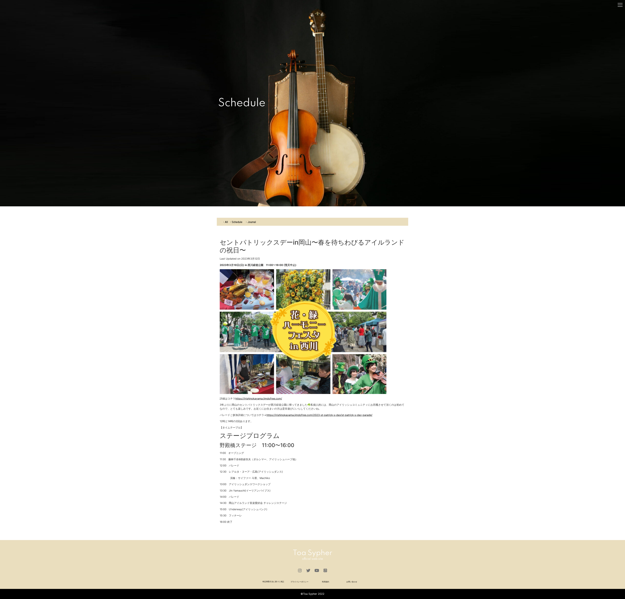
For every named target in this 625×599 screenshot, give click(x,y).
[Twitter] (308, 570)
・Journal (250, 222)
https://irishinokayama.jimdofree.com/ (258, 398)
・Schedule (235, 222)
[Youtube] (317, 570)
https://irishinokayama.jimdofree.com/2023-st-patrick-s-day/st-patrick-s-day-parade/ (319, 415)
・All (225, 222)
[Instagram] (300, 570)
